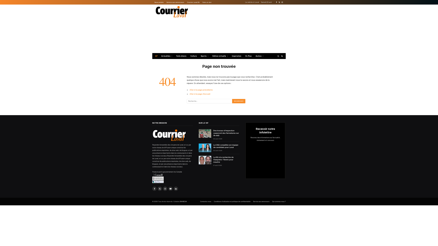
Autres (259, 56)
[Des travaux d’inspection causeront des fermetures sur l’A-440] (205, 133)
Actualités (165, 56)
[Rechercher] (282, 56)
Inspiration (236, 56)
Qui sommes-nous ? (279, 201)
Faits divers (181, 56)
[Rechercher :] (209, 101)
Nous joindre (159, 2)
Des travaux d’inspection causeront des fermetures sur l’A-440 (226, 133)
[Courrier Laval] (172, 12)
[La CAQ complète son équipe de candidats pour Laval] (205, 148)
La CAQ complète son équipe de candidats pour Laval (225, 146)
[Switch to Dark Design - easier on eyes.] (278, 56)
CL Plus (248, 56)
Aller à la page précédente (201, 90)
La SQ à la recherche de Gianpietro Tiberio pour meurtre (223, 159)
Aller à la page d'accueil (200, 94)
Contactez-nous (205, 201)
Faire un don (206, 2)
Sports (204, 56)
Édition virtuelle (219, 56)
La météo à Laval (252, 2)
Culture (193, 56)
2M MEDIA (183, 201)
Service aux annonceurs (175, 2)
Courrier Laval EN (193, 2)
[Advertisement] (219, 36)
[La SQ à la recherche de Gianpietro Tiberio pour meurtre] (205, 160)
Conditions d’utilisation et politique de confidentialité (232, 201)
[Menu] (156, 56)
